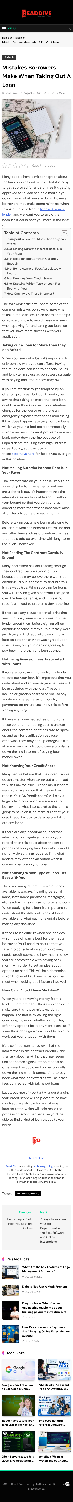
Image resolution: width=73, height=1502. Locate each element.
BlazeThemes (36, 1488)
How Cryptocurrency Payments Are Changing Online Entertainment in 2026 (46, 1331)
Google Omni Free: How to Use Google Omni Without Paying (17, 1389)
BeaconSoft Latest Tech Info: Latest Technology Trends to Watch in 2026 (18, 1425)
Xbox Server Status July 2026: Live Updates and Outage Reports (18, 1461)
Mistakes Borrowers (28, 1193)
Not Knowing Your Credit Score (29, 278)
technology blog (43, 1166)
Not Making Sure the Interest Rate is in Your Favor (34, 251)
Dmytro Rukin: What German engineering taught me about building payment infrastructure (44, 1307)
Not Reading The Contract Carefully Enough (32, 261)
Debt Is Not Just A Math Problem (44, 1286)
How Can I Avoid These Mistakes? (30, 293)
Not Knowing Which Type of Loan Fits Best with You (33, 286)
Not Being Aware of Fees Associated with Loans (36, 271)
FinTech (9, 57)
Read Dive (11, 93)
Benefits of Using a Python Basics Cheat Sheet (52, 1461)
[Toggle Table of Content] (62, 233)
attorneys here (23, 454)
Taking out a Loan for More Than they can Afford (36, 241)
